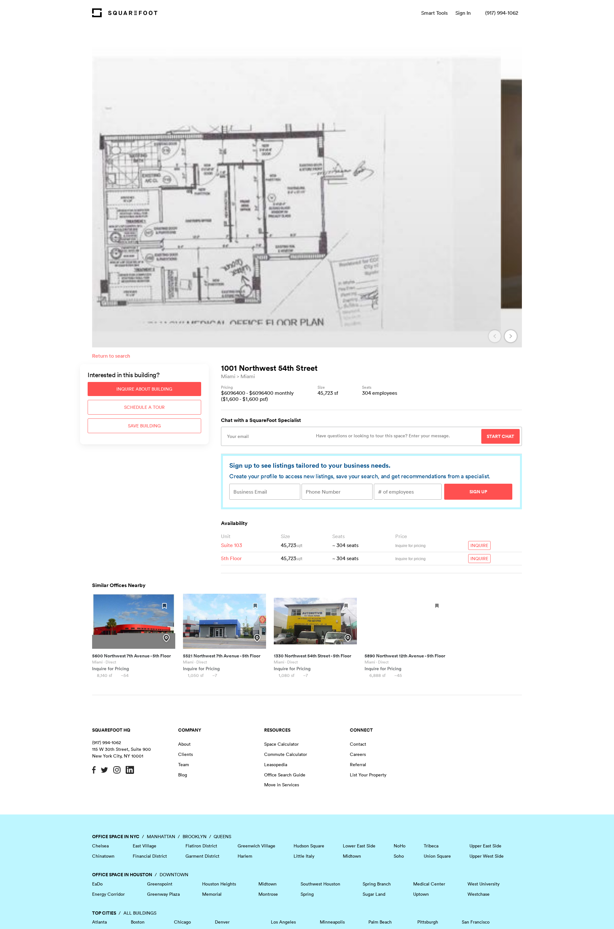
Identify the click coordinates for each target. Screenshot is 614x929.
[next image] (511, 336)
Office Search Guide (284, 775)
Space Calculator (281, 744)
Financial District (150, 856)
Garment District (202, 856)
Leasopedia (275, 764)
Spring (307, 894)
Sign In (463, 13)
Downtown (174, 874)
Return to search (111, 355)
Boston (138, 922)
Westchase (479, 894)
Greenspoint (159, 884)
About (184, 744)
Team (183, 764)
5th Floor (231, 558)
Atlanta (99, 922)
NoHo (399, 846)
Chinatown (103, 856)
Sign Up (478, 491)
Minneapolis (332, 922)
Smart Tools (434, 13)
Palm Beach (380, 922)
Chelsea (100, 846)
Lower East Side (359, 846)
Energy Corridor (108, 894)
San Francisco (476, 922)
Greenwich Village (256, 846)
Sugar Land (374, 894)
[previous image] (495, 336)
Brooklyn (195, 836)
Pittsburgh (427, 922)
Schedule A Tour (144, 407)
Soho (399, 856)
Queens (222, 836)
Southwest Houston (320, 884)
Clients (185, 754)
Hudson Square (309, 846)
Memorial (212, 894)
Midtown (352, 856)
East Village (144, 846)
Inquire (479, 545)
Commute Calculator (285, 754)
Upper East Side (485, 846)
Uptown (421, 894)
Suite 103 (231, 545)
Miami (228, 376)
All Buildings (139, 913)
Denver (222, 922)
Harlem (245, 856)
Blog (182, 775)
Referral (358, 764)
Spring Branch (377, 884)
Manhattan (161, 836)
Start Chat (500, 436)
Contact (358, 744)
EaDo (97, 884)
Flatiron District (201, 846)
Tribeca (431, 846)
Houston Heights (219, 884)
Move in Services (281, 785)
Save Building (144, 426)
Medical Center (429, 884)
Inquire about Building (144, 389)
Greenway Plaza (163, 894)
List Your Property (368, 775)
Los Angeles (283, 922)
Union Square (437, 856)
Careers (358, 754)
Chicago (182, 922)
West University (484, 884)
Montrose (268, 894)
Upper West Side (486, 856)
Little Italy (304, 856)
